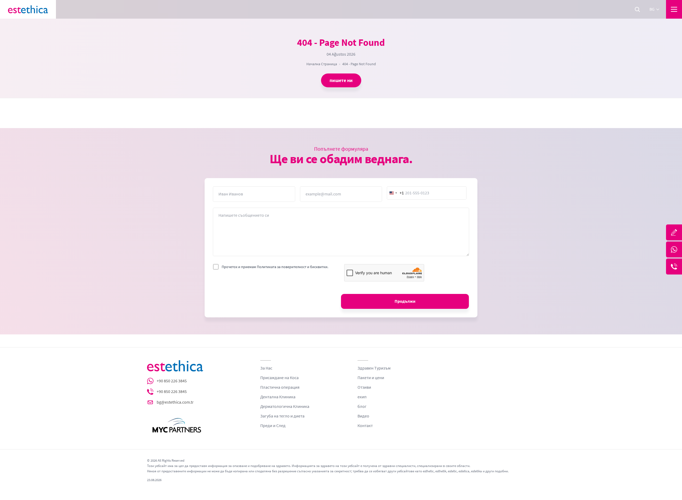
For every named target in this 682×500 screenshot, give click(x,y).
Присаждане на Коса (279, 377)
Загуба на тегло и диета (282, 416)
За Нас (266, 368)
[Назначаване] (674, 232)
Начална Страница (321, 64)
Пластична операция (279, 387)
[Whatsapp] (674, 249)
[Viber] (674, 266)
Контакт (365, 425)
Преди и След (273, 425)
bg (652, 9)
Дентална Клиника (277, 397)
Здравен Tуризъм (374, 368)
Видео (363, 416)
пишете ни (341, 80)
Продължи (405, 301)
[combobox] (395, 193)
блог (362, 406)
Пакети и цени (371, 377)
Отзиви (364, 387)
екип (362, 397)
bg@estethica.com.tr (175, 402)
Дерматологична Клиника (284, 406)
